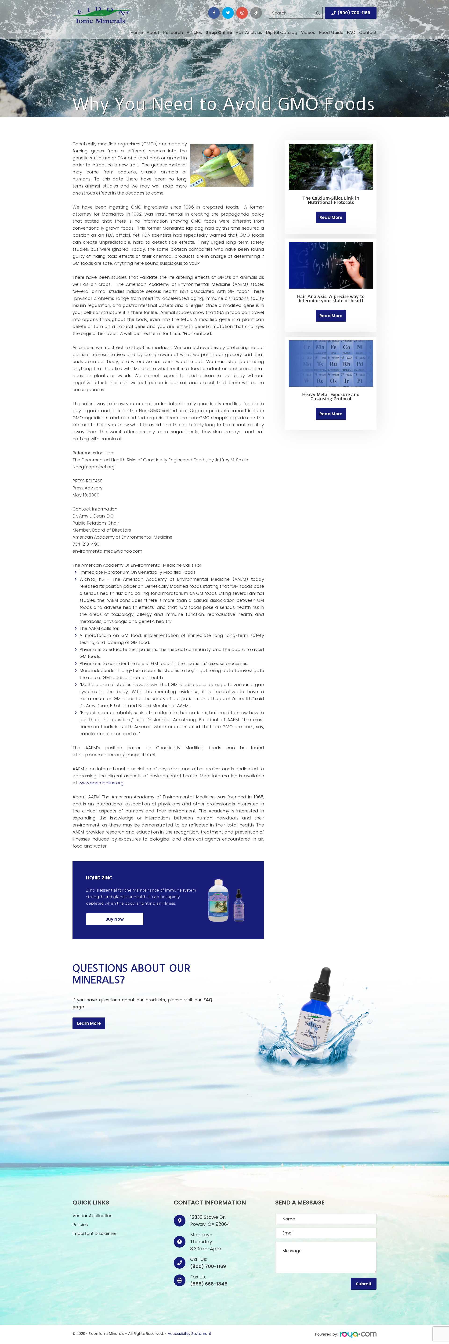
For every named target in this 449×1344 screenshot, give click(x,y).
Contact (368, 32)
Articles (194, 32)
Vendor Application (92, 1216)
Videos (308, 32)
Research (173, 32)
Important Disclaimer (94, 1233)
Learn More (89, 1023)
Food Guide (331, 32)
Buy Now (114, 919)
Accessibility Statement (189, 1333)
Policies (80, 1224)
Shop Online (219, 32)
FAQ (351, 32)
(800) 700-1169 (353, 13)
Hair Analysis (249, 32)
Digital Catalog (281, 32)
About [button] (153, 32)
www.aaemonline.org (101, 783)
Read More (330, 217)
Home (136, 32)
